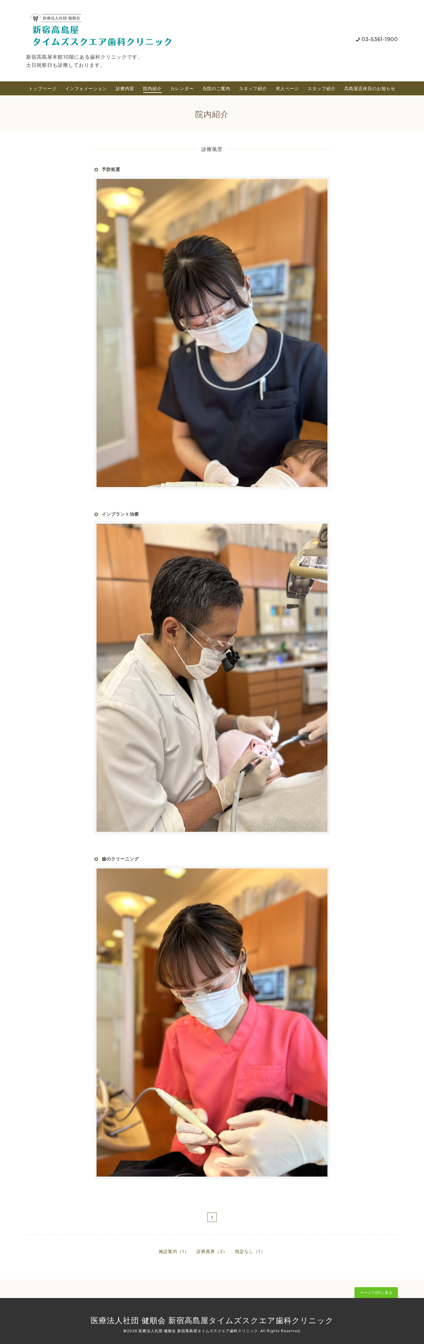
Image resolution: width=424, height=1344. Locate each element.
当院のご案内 (216, 88)
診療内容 (125, 88)
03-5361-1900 (380, 39)
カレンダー (182, 88)
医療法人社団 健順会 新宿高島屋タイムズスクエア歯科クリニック (212, 1320)
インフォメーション (86, 88)
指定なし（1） (250, 1251)
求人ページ (287, 88)
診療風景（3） (212, 1251)
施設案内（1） (174, 1251)
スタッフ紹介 (253, 88)
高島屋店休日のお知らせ (369, 88)
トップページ (42, 88)
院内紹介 (152, 88)
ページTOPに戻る (376, 1292)
